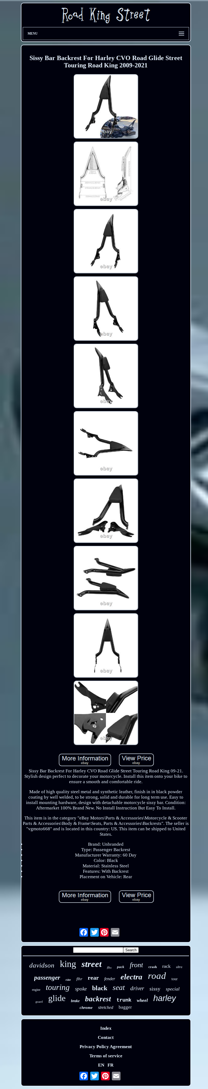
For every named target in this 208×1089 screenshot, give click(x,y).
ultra (179, 967)
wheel (142, 1000)
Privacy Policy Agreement (106, 1046)
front (136, 965)
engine (36, 990)
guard (39, 1001)
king (68, 964)
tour (174, 979)
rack (166, 966)
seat (119, 987)
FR (110, 1065)
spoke (81, 989)
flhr (79, 979)
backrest (98, 999)
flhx (109, 967)
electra (131, 976)
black (99, 988)
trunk (123, 1000)
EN (101, 1065)
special (173, 989)
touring (58, 987)
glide (57, 998)
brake (75, 1001)
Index (106, 1028)
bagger (125, 1007)
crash (152, 967)
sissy (155, 989)
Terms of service (105, 1055)
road (157, 975)
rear (93, 977)
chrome (86, 1007)
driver (137, 988)
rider (68, 979)
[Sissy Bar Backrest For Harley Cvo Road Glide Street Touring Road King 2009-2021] (106, 107)
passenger (47, 977)
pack (120, 967)
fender (109, 978)
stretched (105, 1007)
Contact (106, 1037)
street (92, 964)
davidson (41, 965)
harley (164, 998)
